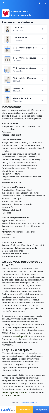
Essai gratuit (41, 409)
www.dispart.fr (20, 336)
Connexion (24, 409)
